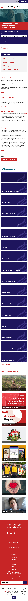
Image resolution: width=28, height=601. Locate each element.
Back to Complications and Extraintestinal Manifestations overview (14, 41)
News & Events (14, 562)
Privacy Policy (5, 591)
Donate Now (24, 1)
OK (14, 597)
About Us (14, 559)
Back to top (3, 92)
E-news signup (5, 582)
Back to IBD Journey (6, 364)
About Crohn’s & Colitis (14, 542)
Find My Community (14, 566)
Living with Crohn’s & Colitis (14, 547)
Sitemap (14, 569)
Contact (14, 564)
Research (14, 552)
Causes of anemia (9, 62)
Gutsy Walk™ (14, 554)
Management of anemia (11, 69)
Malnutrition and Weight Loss (11, 31)
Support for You (14, 544)
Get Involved (14, 557)
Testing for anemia (9, 66)
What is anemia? (9, 59)
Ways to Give (14, 549)
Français (17, 1)
